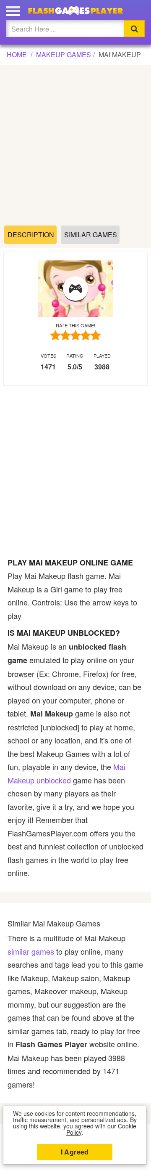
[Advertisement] (75, 145)
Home (17, 54)
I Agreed (75, 1152)
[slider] (75, 335)
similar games (31, 951)
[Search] (134, 28)
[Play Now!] (75, 289)
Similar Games (90, 234)
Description (31, 234)
